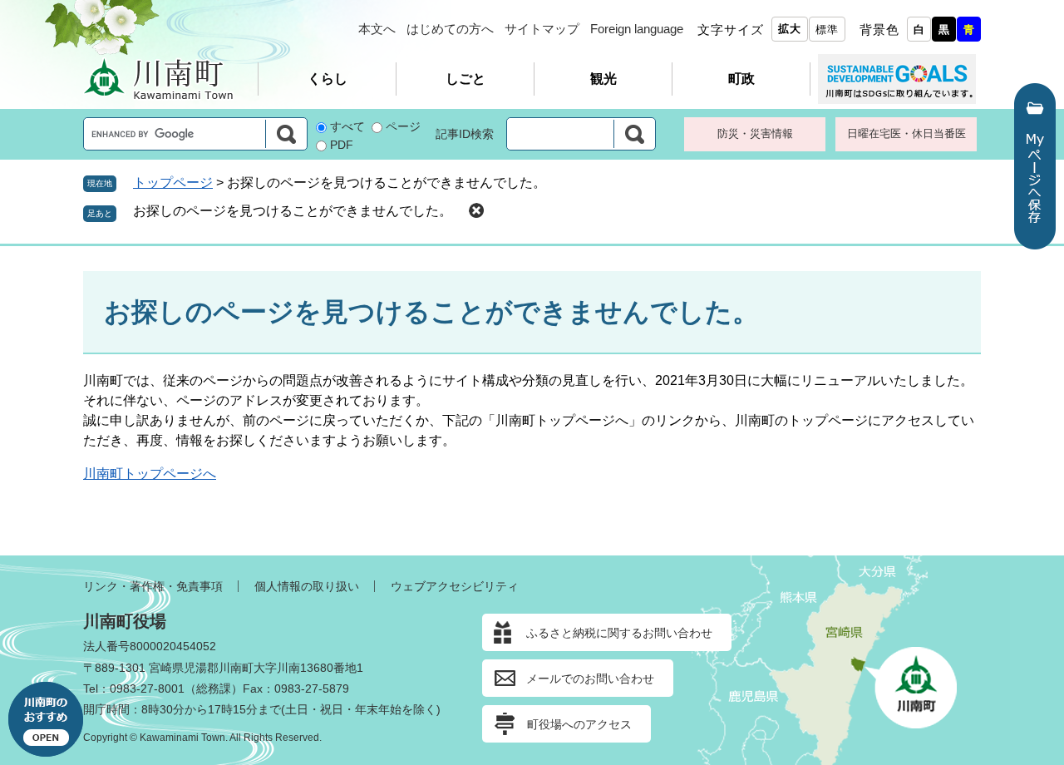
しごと (465, 79)
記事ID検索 (465, 134)
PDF (341, 144)
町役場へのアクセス (579, 724)
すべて (347, 126)
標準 (827, 29)
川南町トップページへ (149, 473)
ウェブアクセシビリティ (455, 586)
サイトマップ (542, 29)
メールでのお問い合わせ (590, 678)
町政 (741, 79)
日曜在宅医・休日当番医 (906, 133)
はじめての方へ (450, 29)
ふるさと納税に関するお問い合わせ (619, 632)
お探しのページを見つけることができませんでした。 (292, 211)
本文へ (377, 29)
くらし (327, 79)
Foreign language (636, 29)
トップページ (173, 182)
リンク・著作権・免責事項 (153, 586)
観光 (603, 79)
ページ (403, 126)
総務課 (213, 688)
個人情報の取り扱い (306, 586)
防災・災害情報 (755, 133)
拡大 (789, 28)
